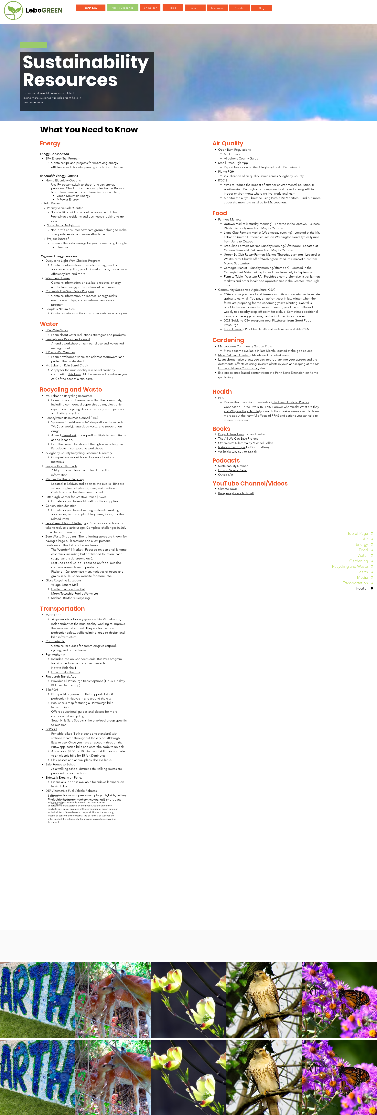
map (71, 703)
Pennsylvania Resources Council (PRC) (72, 418)
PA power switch (68, 184)
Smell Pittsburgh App (233, 163)
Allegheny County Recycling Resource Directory (79, 453)
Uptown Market (234, 224)
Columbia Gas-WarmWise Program (70, 291)
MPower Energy (68, 199)
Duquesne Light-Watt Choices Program (73, 260)
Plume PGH (226, 171)
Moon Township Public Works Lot (74, 593)
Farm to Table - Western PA (243, 276)
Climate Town (227, 489)
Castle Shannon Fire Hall (68, 589)
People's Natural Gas (60, 309)
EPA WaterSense (57, 330)
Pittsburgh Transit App (61, 676)
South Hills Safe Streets (67, 720)
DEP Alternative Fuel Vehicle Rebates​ (71, 791)
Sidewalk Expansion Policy (64, 777)
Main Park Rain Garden (234, 355)
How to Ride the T (63, 668)
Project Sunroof (58, 238)
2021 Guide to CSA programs (244, 320)
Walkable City (227, 452)
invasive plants (267, 364)
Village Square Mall (64, 585)
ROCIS (222, 180)
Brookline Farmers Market (242, 246)
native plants (244, 359)
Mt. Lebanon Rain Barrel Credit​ (67, 365)
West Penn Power (58, 278)
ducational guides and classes (83, 711)
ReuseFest (69, 435)
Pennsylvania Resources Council (68, 339)
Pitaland (56, 571)
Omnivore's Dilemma (233, 443)
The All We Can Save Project (238, 438)
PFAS (221, 398)
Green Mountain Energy (73, 196)
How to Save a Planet (232, 470)
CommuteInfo (55, 641)
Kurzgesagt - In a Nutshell (236, 493)
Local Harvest (233, 329)
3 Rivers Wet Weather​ (60, 352)
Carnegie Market (235, 268)
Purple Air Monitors (284, 198)
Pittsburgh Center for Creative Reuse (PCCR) (76, 497)
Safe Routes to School (61, 764)
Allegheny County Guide (241, 158)
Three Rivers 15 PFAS (256, 407)
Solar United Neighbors (63, 225)
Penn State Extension (290, 372)
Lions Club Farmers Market (242, 232)
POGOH (51, 729)
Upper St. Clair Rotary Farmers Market (250, 254)
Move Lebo (53, 615)
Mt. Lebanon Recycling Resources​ (69, 396)
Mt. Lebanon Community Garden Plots (245, 346)
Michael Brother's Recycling (65, 479)
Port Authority (55, 654)
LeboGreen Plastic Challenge (66, 523)
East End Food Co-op (66, 563)
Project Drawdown (231, 434)
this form (74, 374)
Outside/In (225, 474)
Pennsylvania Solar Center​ (65, 208)
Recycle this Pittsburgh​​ (61, 466)
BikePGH (52, 689)
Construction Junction (61, 505)
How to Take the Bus (65, 672)
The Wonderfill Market (66, 549)
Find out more (311, 198)
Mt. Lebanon (233, 154)
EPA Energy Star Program (63, 158)
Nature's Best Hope (231, 447)
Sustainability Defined (233, 466)
